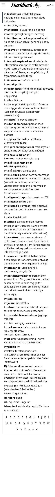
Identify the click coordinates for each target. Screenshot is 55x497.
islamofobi (10, 406)
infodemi (9, 49)
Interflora (10, 221)
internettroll (11, 237)
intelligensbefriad (15, 201)
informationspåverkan (18, 61)
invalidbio (10, 346)
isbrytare (9, 397)
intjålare (9, 303)
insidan (8, 100)
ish (6, 402)
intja (7, 294)
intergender (11, 226)
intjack (8, 298)
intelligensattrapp (15, 197)
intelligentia (11, 206)
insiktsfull (10, 119)
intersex (9, 256)
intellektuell (11, 175)
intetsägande (12, 267)
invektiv (9, 351)
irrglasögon (11, 385)
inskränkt (10, 124)
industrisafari (12, 14)
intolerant (10, 307)
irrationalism (12, 370)
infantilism (11, 38)
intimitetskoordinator (17, 275)
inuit (7, 338)
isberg (7, 393)
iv (5, 410)
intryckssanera (13, 327)
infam (7, 25)
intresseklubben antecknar (20, 315)
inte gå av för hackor (16, 139)
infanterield (11, 29)
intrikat (8, 323)
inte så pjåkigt (13, 170)
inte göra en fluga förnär (19, 147)
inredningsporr (13, 88)
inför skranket (13, 80)
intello (8, 217)
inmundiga (11, 84)
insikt (7, 104)
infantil (8, 34)
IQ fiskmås (10, 366)
